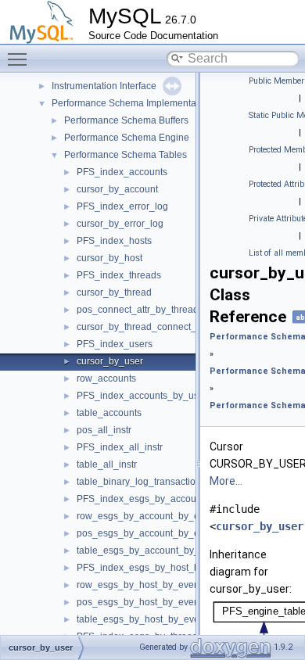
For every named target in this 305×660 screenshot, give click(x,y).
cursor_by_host (109, 258)
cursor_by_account (117, 189)
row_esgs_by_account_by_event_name (162, 516)
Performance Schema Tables (125, 154)
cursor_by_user (110, 361)
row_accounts (106, 378)
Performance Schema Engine (126, 137)
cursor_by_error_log (120, 223)
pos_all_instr (104, 430)
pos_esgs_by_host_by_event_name (154, 602)
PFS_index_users (114, 344)
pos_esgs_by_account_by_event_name (162, 533)
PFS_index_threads (119, 275)
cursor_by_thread (114, 292)
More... (226, 481)
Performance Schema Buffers (126, 120)
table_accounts (109, 412)
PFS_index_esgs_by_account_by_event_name (177, 498)
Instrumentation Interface (104, 86)
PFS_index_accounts (122, 172)
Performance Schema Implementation (132, 103)
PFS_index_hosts (114, 240)
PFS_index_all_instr (120, 447)
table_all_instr (107, 464)
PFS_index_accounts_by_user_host (154, 395)
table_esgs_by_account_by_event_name (165, 550)
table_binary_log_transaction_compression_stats (181, 481)
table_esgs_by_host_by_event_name (157, 619)
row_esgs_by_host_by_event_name (154, 584)
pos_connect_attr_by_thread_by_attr (155, 309)
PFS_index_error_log (122, 206)
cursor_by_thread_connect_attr (143, 326)
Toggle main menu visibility (20, 59)
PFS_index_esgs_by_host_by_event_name (170, 567)
